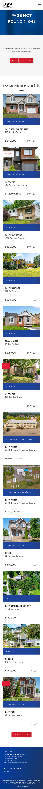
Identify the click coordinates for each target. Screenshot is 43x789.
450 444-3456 (12, 758)
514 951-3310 (11, 760)
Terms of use (16, 783)
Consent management (28, 783)
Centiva (25, 786)
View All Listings (21, 734)
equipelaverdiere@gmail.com (18, 762)
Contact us (26, 60)
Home (14, 60)
